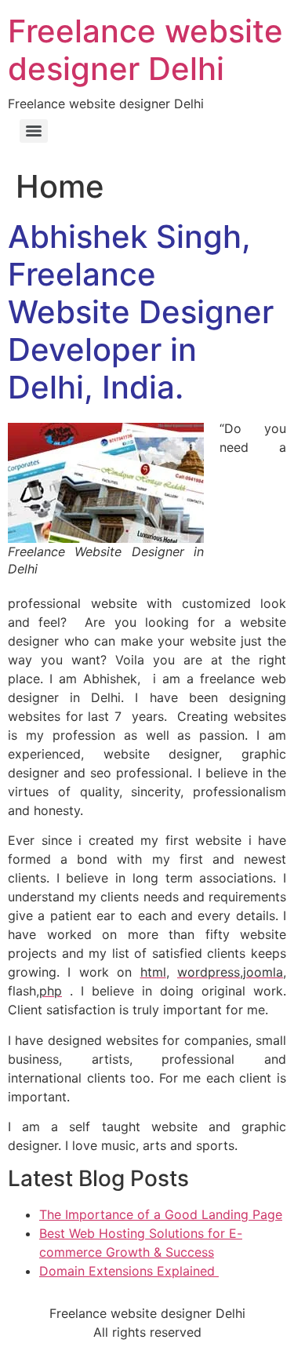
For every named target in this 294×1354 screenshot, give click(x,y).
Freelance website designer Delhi (145, 50)
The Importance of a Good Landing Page (160, 1214)
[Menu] (34, 131)
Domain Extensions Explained (129, 1271)
